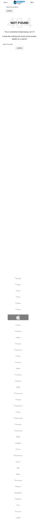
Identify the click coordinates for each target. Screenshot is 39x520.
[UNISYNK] (18, 375)
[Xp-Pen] (18, 344)
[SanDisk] (18, 424)
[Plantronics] (18, 456)
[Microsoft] (18, 480)
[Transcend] (18, 393)
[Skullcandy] (18, 418)
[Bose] (18, 291)
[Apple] (18, 317)
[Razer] (18, 449)
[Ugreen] (18, 381)
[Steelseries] (18, 406)
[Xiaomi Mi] (18, 350)
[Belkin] (18, 303)
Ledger (18, 517)
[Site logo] (19, 2)
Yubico (18, 337)
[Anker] (18, 325)
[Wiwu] (18, 356)
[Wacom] (18, 362)
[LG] (18, 505)
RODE (18, 437)
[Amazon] (18, 331)
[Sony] (18, 412)
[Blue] (18, 297)
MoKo (18, 474)
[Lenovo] (18, 511)
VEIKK (18, 368)
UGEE (18, 387)
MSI (18, 468)
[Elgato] (18, 285)
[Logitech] (18, 499)
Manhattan (18, 493)
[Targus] (18, 400)
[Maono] (18, 487)
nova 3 (18, 462)
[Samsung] (18, 431)
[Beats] (18, 309)
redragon (18, 443)
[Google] (18, 278)
